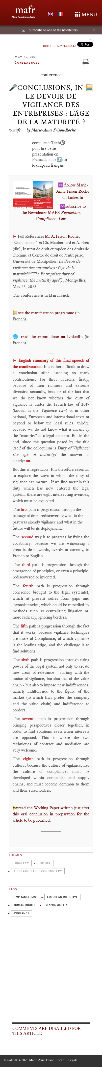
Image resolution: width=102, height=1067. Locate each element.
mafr (25, 9)
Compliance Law (24, 897)
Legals (72, 1060)
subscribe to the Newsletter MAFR (54, 212)
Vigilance (21, 913)
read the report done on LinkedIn (52, 336)
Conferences (66, 45)
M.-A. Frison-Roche (62, 236)
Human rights (24, 905)
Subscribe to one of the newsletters (53, 30)
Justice (45, 863)
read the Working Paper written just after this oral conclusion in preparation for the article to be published (51, 814)
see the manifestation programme (46, 312)
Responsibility (57, 905)
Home (47, 45)
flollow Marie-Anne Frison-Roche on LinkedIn (72, 191)
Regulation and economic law (38, 871)
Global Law (20, 863)
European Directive (62, 897)
